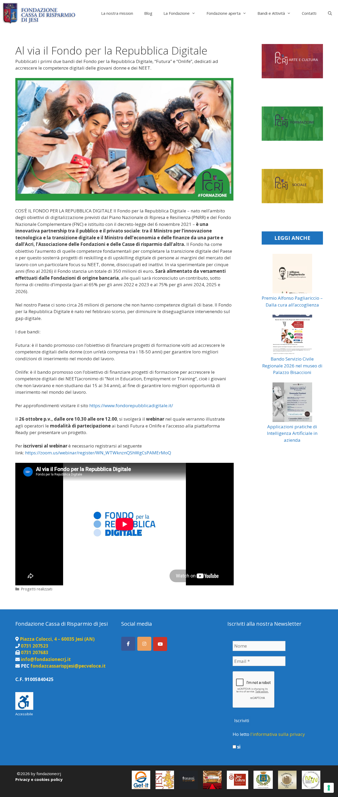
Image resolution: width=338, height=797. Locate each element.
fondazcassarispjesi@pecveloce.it (68, 666)
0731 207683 (34, 652)
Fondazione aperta (223, 13)
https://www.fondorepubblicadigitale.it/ (131, 405)
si (238, 747)
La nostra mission (117, 13)
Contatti (309, 13)
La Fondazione (176, 13)
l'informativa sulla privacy (277, 734)
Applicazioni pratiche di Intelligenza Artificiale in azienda (292, 433)
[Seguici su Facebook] (128, 644)
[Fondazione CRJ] (40, 13)
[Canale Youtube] (160, 644)
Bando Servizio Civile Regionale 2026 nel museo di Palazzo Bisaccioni (292, 365)
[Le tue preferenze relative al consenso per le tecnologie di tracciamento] (329, 788)
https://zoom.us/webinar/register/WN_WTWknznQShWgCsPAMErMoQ (98, 453)
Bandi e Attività (271, 13)
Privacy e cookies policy (39, 779)
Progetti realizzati (36, 588)
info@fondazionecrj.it (46, 659)
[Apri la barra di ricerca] (330, 13)
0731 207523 (34, 646)
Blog (148, 13)
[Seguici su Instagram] (144, 644)
